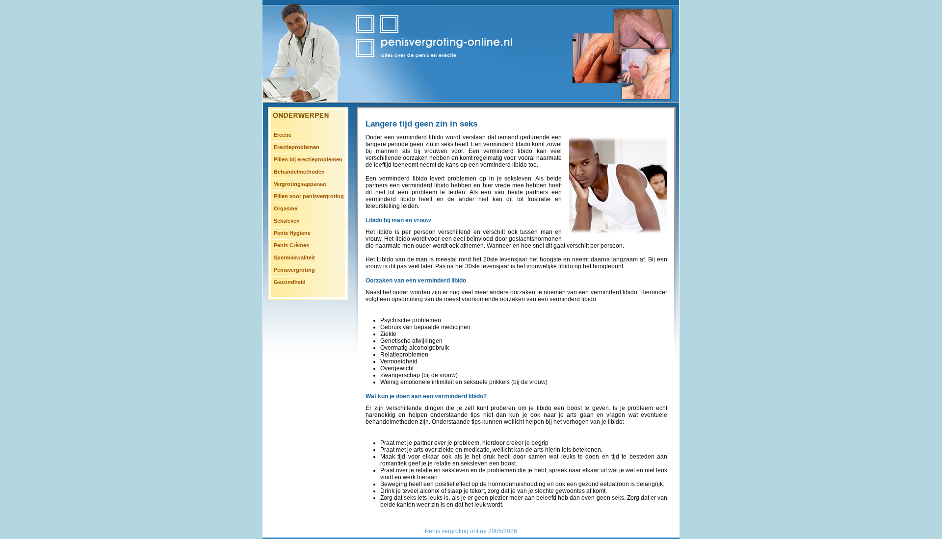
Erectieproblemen (296, 147)
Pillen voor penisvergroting (309, 196)
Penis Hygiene (292, 233)
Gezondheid (290, 282)
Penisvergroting (294, 270)
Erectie (282, 135)
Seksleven (287, 221)
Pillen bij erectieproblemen (308, 159)
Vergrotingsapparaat (300, 184)
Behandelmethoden (299, 172)
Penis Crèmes (291, 245)
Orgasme (285, 208)
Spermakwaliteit (294, 257)
